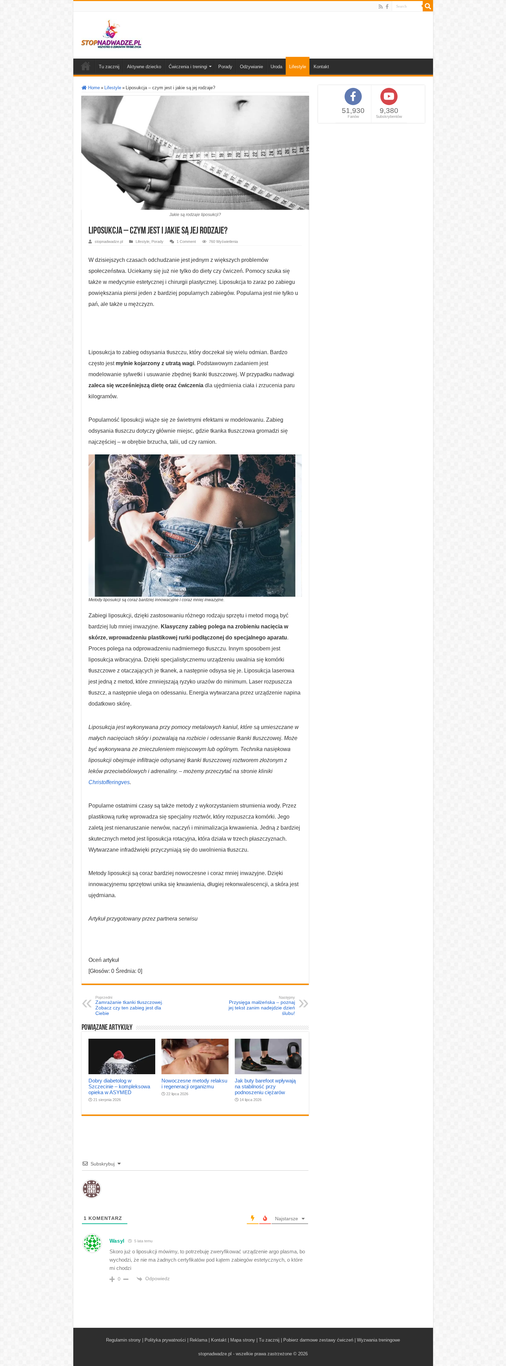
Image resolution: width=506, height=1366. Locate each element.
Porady (225, 66)
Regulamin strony (123, 1340)
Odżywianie (251, 66)
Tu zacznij (109, 66)
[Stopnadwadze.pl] (111, 33)
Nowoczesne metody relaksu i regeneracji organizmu (194, 1083)
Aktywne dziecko (144, 66)
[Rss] (380, 6)
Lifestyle (297, 66)
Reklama (198, 1340)
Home (93, 87)
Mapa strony (242, 1340)
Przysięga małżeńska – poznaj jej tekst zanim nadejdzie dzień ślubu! (262, 1005)
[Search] (428, 6)
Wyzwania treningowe (378, 1340)
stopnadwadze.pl (109, 241)
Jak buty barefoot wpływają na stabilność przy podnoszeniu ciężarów (265, 1086)
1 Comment (186, 241)
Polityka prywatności (165, 1340)
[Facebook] (387, 6)
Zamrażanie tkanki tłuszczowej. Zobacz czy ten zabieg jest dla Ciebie (129, 1005)
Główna (86, 66)
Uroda (276, 66)
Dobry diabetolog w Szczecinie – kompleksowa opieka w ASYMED (119, 1086)
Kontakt (321, 66)
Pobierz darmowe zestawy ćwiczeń (318, 1340)
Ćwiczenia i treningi (188, 66)
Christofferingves (109, 782)
